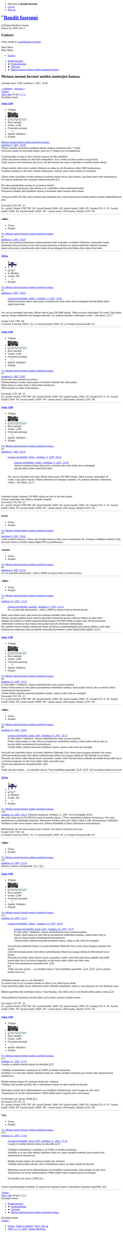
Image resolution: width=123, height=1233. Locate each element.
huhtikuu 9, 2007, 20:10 (13, 451)
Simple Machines (37, 1229)
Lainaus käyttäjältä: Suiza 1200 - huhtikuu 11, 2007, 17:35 (37, 1141)
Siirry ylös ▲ (41, 1226)
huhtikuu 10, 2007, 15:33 (14, 601)
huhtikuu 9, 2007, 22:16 (13, 570)
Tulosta (5, 91)
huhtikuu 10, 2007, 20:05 (14, 730)
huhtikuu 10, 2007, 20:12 (14, 814)
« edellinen (6, 88)
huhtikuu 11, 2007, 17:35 (14, 1061)
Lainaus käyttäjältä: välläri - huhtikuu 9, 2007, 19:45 (35, 298)
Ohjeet (11, 1226)
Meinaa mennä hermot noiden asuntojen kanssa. (25, 142)
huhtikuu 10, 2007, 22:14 (14, 918)
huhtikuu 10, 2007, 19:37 (14, 681)
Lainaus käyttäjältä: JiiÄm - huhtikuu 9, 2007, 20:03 (35, 457)
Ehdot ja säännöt (24, 1226)
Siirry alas (6, 94)
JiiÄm (4, 256)
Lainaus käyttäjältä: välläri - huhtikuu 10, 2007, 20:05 (35, 923)
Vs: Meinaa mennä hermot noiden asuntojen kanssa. (27, 233)
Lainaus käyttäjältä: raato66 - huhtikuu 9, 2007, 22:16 (36, 606)
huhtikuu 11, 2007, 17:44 (14, 1135)
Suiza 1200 (7, 103)
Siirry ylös (6, 1195)
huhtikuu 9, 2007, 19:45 (13, 239)
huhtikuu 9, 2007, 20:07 (13, 376)
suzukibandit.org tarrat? (29, 41)
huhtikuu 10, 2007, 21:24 (14, 863)
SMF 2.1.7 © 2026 (17, 1229)
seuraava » (19, 88)
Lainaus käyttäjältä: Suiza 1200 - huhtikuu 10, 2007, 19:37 (37, 735)
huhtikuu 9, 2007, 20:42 (13, 536)
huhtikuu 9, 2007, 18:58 (13, 145)
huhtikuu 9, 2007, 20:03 (13, 293)
